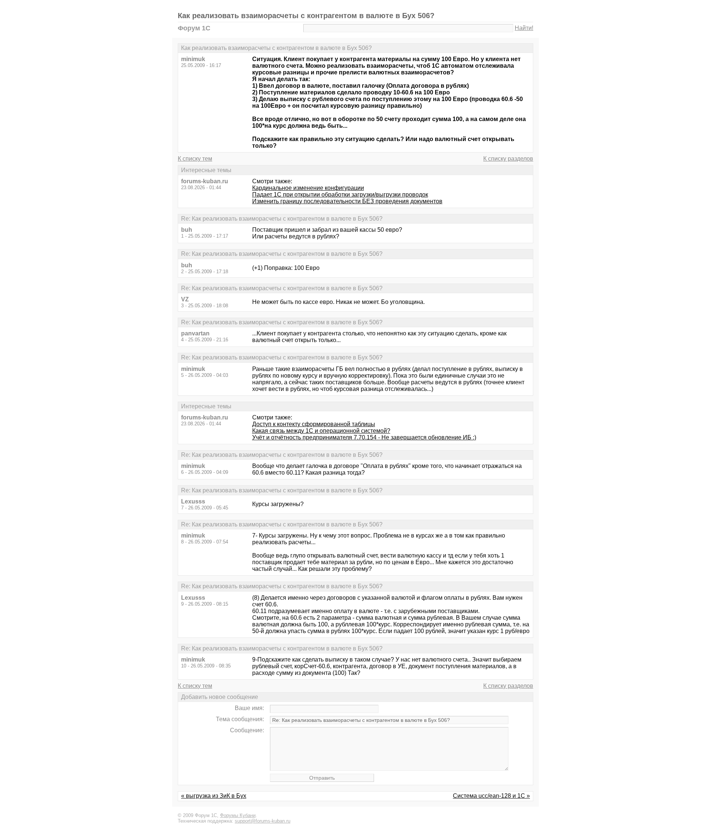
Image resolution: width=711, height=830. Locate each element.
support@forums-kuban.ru (262, 821)
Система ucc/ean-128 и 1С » (491, 796)
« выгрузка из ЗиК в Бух (213, 796)
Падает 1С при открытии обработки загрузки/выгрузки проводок (340, 194)
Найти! (524, 28)
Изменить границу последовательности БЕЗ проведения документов (347, 201)
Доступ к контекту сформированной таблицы (313, 424)
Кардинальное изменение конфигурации (308, 188)
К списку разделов (508, 158)
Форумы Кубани (238, 815)
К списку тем (195, 158)
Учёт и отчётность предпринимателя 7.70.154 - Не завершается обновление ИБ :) (364, 437)
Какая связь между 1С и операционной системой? (321, 431)
